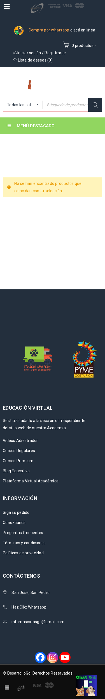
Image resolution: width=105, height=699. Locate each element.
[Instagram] (52, 657)
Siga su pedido (16, 512)
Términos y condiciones (24, 543)
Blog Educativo (16, 471)
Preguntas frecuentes (23, 532)
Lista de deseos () (35, 60)
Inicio (9, 152)
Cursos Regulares (19, 450)
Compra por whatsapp (49, 30)
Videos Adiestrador (20, 440)
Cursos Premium (18, 461)
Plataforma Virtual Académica (31, 481)
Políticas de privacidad (23, 553)
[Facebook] (40, 657)
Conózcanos (14, 522)
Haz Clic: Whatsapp (29, 607)
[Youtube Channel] (65, 657)
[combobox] (23, 105)
